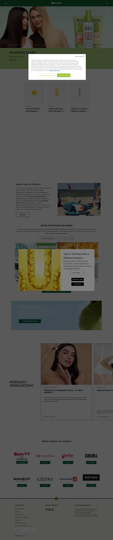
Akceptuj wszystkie (63, 75)
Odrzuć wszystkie (79, 56)
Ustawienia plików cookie (47, 75)
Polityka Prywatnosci (54, 70)
